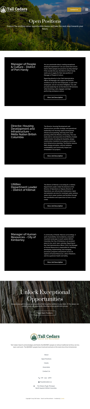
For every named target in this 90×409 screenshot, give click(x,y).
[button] (86, 9)
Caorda (62, 398)
